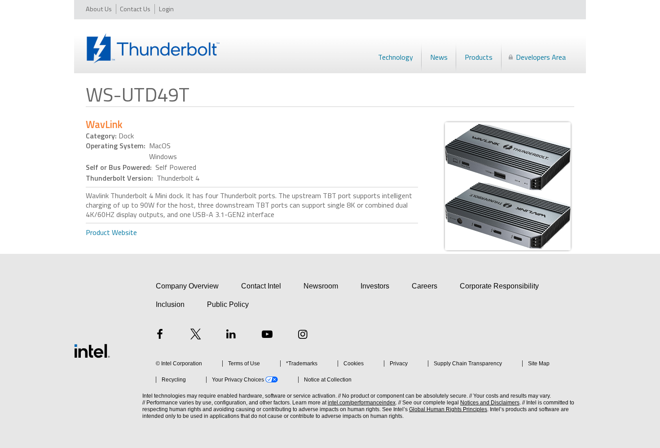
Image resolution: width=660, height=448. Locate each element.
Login (166, 8)
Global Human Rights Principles (448, 409)
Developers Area (541, 57)
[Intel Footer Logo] (92, 351)
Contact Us (135, 8)
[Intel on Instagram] (302, 335)
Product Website (111, 232)
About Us (99, 8)
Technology (395, 57)
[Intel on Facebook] (159, 335)
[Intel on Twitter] (195, 335)
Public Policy (228, 304)
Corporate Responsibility (499, 286)
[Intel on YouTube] (267, 335)
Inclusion (170, 304)
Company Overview (187, 286)
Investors (375, 286)
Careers (424, 286)
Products (479, 57)
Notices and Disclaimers (489, 402)
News (439, 57)
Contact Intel (261, 286)
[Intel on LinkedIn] (231, 335)
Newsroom (321, 286)
